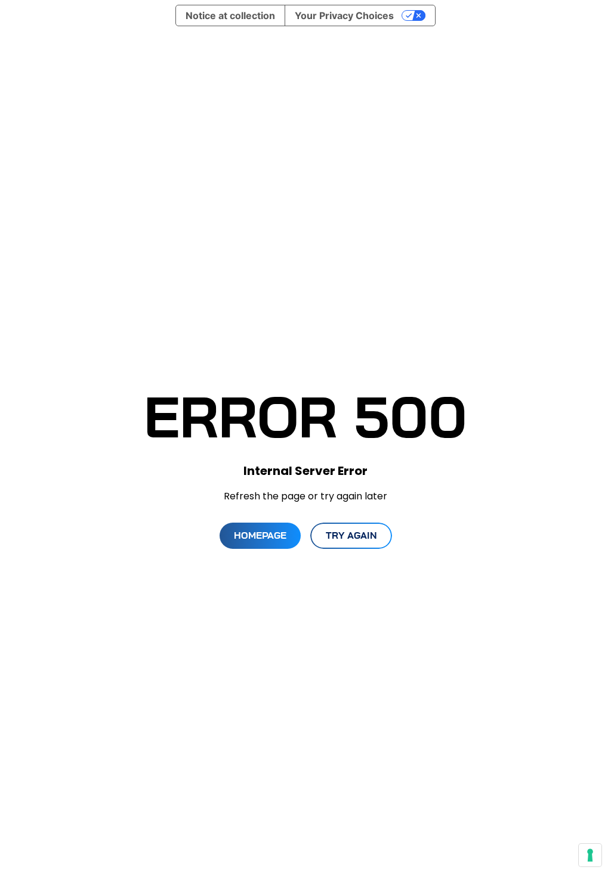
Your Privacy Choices (344, 15)
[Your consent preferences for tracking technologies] (590, 855)
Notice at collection (230, 15)
